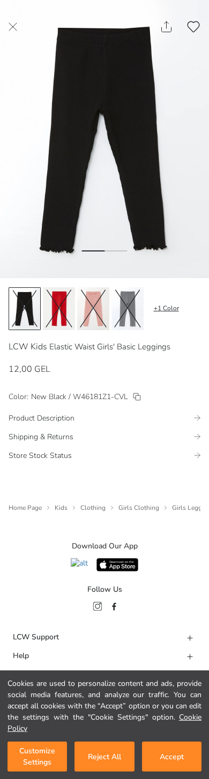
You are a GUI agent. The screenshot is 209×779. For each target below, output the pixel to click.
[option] (25, 308)
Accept (172, 757)
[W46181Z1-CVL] (137, 397)
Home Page (25, 507)
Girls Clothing (138, 507)
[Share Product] (166, 27)
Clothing (93, 507)
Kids (61, 507)
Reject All (104, 757)
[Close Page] (13, 26)
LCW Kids (28, 347)
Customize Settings (37, 756)
